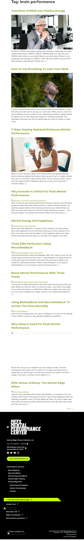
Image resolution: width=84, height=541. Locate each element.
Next (70, 409)
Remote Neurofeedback (17, 476)
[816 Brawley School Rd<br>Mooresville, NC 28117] (26, 448)
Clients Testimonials (18, 488)
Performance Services (15, 467)
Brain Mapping (13, 470)
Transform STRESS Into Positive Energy (38, 10)
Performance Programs (19, 485)
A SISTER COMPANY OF (16, 531)
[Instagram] (18, 453)
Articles (13, 491)
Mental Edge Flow (15, 482)
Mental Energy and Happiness (32, 220)
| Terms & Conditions (69, 536)
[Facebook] (8, 453)
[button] (17, 443)
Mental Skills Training (16, 479)
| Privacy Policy (71, 534)
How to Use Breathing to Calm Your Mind (39, 69)
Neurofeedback (14, 473)
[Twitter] (11, 453)
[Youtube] (15, 453)
